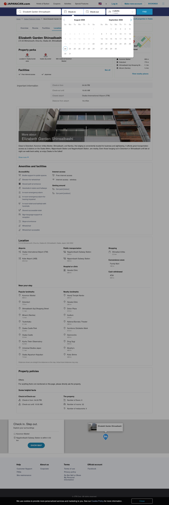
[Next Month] (131, 20)
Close (142, 501)
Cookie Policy (97, 501)
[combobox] (41, 12)
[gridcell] (93, 28)
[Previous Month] (64, 20)
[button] (73, 12)
